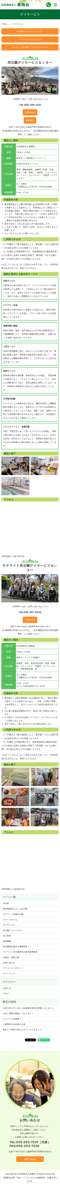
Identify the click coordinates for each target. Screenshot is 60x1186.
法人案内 (7, 935)
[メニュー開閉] (55, 4)
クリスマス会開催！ (12, 1019)
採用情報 (7, 941)
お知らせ (7, 988)
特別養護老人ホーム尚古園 (15, 908)
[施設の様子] (15, 465)
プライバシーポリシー (13, 968)
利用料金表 (30, 112)
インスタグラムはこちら (30, 39)
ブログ (6, 993)
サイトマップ (9, 973)
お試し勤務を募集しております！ (18, 1013)
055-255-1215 (32, 104)
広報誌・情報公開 (11, 957)
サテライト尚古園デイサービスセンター (30, 47)
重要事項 (30, 120)
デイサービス (9, 925)
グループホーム (10, 919)
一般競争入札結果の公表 (14, 1024)
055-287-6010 (32, 612)
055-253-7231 (27, 1142)
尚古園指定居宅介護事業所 (15, 946)
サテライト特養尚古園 (13, 914)
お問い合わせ (9, 962)
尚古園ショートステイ (13, 930)
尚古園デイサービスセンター (30, 31)
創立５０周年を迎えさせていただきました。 (23, 1029)
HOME (4, 24)
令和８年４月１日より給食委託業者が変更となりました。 (29, 1008)
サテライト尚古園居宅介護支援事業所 (20, 952)
